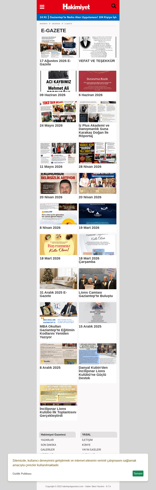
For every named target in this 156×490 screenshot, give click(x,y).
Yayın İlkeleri (91, 449)
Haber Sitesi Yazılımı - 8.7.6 (98, 486)
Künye (86, 444)
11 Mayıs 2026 (51, 166)
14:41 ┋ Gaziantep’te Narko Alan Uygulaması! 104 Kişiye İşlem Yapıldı (84, 17)
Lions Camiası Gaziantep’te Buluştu (96, 294)
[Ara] (113, 6)
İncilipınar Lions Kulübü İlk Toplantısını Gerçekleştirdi (58, 412)
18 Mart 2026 (50, 258)
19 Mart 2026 (89, 227)
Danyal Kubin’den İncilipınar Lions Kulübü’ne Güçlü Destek (93, 373)
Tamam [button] (138, 473)
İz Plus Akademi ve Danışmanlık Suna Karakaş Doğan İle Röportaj (94, 131)
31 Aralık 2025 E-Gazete (53, 294)
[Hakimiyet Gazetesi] (76, 6)
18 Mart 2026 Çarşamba (89, 260)
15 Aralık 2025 (90, 326)
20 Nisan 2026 (51, 197)
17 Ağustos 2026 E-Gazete (55, 62)
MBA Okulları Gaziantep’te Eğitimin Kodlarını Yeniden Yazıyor (57, 332)
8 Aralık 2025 (50, 367)
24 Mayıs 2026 (51, 125)
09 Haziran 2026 (52, 95)
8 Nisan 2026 (50, 227)
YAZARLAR (47, 440)
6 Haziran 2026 (91, 95)
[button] (42, 7)
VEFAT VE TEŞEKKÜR (97, 61)
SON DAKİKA (48, 444)
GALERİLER (47, 449)
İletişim (87, 440)
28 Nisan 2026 (90, 166)
